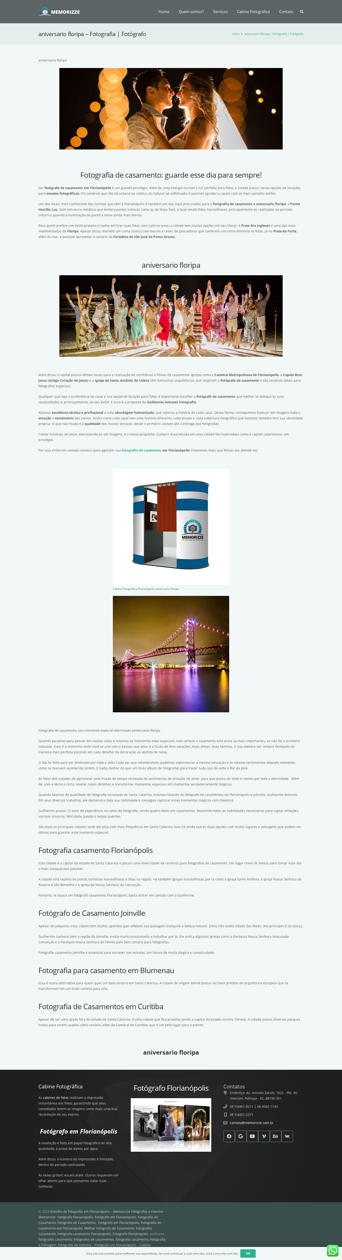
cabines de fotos (56, 1097)
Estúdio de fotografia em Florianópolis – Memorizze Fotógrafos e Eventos (106, 1211)
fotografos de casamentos (94, 1239)
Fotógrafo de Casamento (76, 1222)
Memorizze (47, 1217)
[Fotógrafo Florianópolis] (59, 12)
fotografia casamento (132, 1239)
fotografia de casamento (141, 450)
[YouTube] (252, 1136)
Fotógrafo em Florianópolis (115, 1217)
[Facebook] (229, 1136)
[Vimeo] (264, 1136)
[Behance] (276, 1136)
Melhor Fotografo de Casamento (109, 1228)
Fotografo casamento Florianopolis (84, 1234)
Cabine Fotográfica (60, 1086)
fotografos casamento (55, 1239)
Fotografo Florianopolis (130, 1234)
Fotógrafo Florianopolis (75, 1217)
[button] (230, 11)
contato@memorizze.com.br (252, 1123)
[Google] (241, 1136)
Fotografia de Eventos (74, 1245)
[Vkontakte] (287, 1136)
